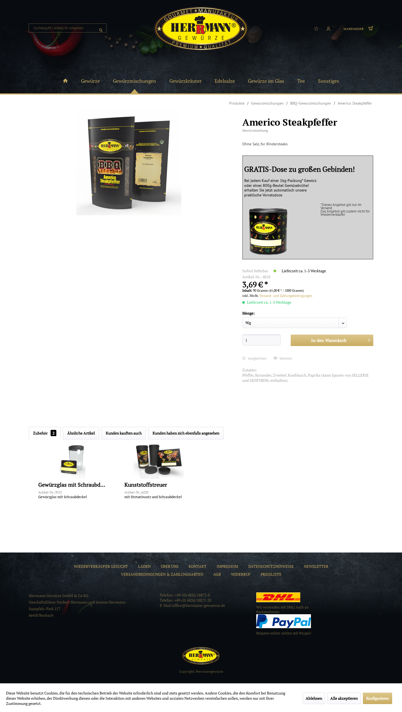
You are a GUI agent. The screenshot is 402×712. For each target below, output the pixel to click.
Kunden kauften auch (124, 433)
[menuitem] (68, 28)
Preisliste (271, 574)
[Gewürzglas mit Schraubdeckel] (72, 460)
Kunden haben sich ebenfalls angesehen (186, 433)
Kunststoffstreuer (145, 484)
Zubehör (43, 433)
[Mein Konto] (328, 28)
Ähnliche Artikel (81, 433)
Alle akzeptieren (344, 698)
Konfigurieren (377, 698)
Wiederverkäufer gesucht (101, 566)
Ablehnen (314, 698)
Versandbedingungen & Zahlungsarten (162, 574)
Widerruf (240, 574)
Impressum (227, 566)
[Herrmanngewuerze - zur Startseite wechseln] (201, 28)
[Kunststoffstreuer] (158, 460)
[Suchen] (101, 28)
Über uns (170, 566)
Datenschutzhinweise (271, 566)
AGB (217, 574)
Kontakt (197, 566)
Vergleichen (257, 358)
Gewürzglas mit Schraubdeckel (72, 484)
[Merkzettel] (316, 28)
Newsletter (316, 566)
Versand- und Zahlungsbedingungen (285, 296)
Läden (144, 566)
